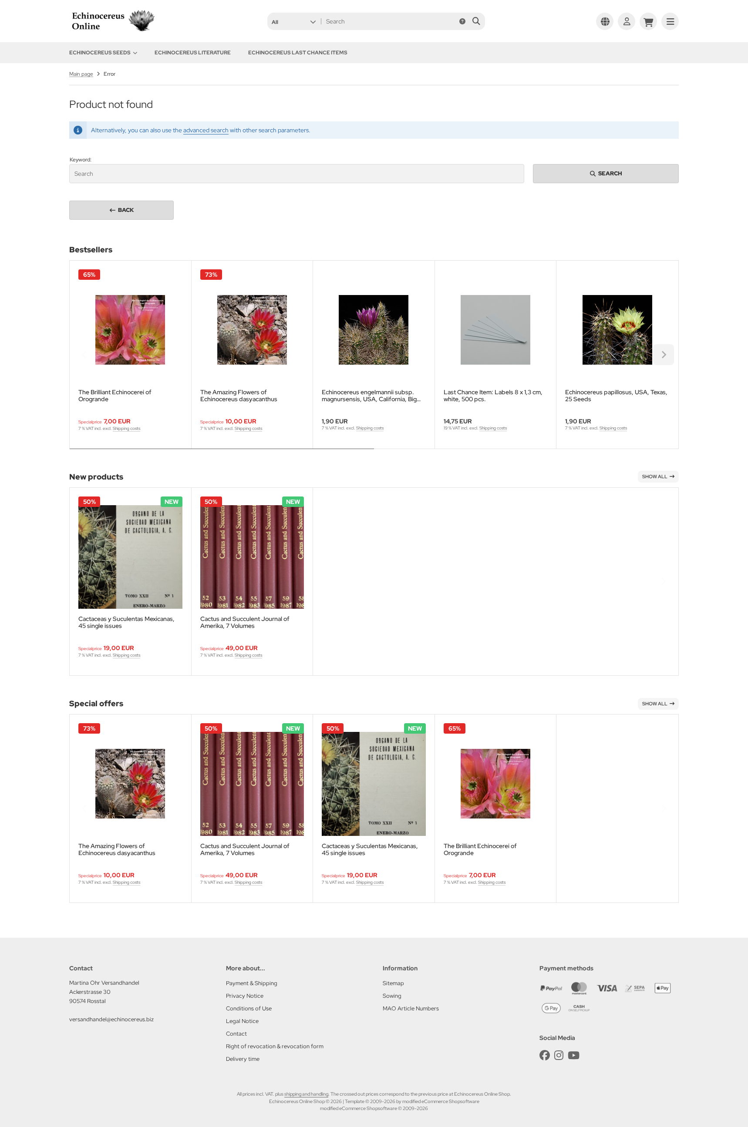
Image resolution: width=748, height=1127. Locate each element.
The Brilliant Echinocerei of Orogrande (115, 395)
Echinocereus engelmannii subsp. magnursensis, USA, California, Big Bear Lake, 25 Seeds (369, 395)
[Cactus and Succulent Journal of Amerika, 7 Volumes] (252, 557)
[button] (294, 21)
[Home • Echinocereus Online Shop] (112, 31)
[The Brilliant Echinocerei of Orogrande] (130, 330)
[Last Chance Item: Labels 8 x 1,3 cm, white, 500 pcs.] (496, 330)
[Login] (626, 21)
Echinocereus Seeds (100, 52)
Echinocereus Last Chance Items (297, 52)
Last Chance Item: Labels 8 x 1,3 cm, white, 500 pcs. (493, 395)
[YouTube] (574, 1055)
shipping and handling (306, 1094)
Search (606, 173)
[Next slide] (663, 354)
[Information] (462, 21)
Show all (654, 476)
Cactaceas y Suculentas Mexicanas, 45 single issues (126, 622)
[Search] (476, 21)
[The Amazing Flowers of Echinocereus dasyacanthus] (252, 330)
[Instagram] (558, 1055)
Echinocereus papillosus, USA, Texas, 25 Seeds (616, 395)
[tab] (222, 455)
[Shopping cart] (648, 21)
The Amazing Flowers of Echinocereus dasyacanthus (238, 395)
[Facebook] (544, 1055)
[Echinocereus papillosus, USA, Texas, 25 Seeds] (617, 330)
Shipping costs (126, 428)
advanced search (206, 130)
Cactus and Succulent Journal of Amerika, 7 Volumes (245, 622)
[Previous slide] (84, 354)
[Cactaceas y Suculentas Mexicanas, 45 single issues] (130, 557)
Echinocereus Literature (193, 52)
